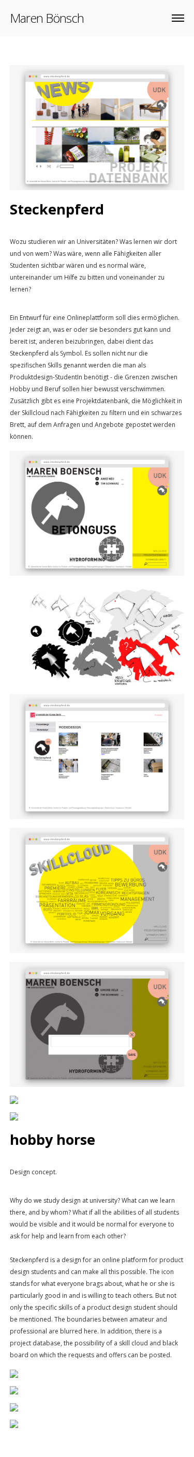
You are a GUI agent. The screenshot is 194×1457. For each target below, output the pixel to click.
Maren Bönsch (47, 17)
